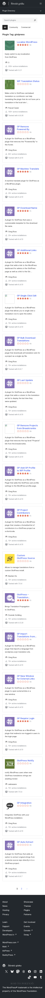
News (4, 906)
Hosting (5, 910)
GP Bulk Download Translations (26, 339)
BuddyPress (8, 955)
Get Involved (29, 922)
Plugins (27, 910)
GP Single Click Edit (26, 295)
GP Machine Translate (28, 169)
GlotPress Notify (25, 760)
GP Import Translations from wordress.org (26, 635)
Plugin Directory (8, 11)
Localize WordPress (27, 42)
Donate (28, 930)
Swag (27, 934)
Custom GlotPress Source (26, 556)
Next (27, 888)
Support (5, 926)
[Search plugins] (35, 20)
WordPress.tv (9, 934)
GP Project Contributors (23, 511)
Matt (5, 946)
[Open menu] (41, 3)
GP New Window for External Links (26, 677)
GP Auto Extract (25, 842)
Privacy (5, 914)
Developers (7, 930)
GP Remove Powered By (23, 128)
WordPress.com (10, 942)
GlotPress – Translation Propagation (23, 596)
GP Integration (24, 803)
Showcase (28, 902)
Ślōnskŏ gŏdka (14, 965)
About (5, 902)
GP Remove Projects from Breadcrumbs (27, 426)
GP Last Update (25, 380)
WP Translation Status (28, 81)
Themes (27, 906)
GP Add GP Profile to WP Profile (26, 469)
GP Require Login (25, 718)
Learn (4, 922)
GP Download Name (27, 208)
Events (27, 926)
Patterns (27, 914)
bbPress (7, 951)
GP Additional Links (26, 250)
